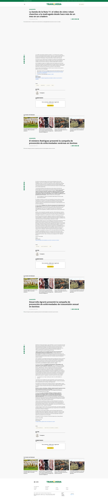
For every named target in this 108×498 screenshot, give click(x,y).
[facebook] (73, 19)
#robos (56, 71)
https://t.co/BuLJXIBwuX (44, 71)
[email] (76, 19)
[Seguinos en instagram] (36, 482)
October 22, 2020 (50, 74)
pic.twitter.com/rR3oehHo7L (42, 72)
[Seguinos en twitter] (34, 482)
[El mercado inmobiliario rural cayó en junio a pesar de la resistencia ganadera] (77, 122)
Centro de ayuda (63, 493)
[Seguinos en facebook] (37, 482)
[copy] (78, 19)
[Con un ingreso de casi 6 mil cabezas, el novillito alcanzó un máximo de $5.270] (62, 122)
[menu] (24, 4)
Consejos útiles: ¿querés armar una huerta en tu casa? (45, 421)
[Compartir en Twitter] (75, 19)
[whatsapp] (72, 19)
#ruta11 (59, 71)
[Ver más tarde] (70, 19)
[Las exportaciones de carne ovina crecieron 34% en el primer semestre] (31, 122)
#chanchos (53, 71)
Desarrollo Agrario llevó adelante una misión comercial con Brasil (47, 240)
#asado (61, 71)
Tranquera (42, 92)
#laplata (49, 71)
